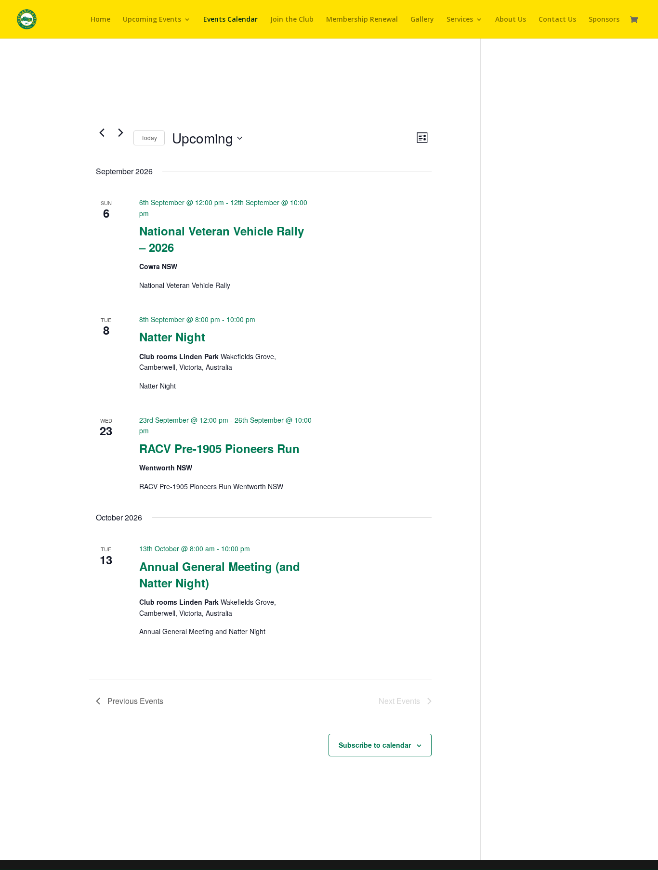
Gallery (422, 20)
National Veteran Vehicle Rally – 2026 (221, 238)
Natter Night (172, 336)
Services (460, 20)
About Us (510, 20)
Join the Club (292, 20)
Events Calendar (230, 20)
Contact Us (557, 20)
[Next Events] (120, 132)
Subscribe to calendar (375, 745)
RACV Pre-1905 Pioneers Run (219, 448)
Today (149, 137)
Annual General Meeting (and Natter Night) (219, 574)
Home (100, 20)
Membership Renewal (362, 20)
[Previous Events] (101, 132)
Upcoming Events (152, 20)
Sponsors (604, 20)
